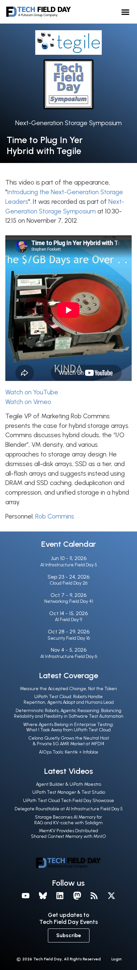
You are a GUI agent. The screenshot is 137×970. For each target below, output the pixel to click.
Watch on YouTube (31, 392)
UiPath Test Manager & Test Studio (68, 792)
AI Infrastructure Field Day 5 (68, 565)
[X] (111, 896)
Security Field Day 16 (69, 638)
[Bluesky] (43, 896)
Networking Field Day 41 (68, 601)
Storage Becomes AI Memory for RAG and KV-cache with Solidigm (68, 820)
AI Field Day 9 (68, 619)
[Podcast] (94, 896)
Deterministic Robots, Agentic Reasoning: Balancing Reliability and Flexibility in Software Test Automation (68, 713)
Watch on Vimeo (28, 402)
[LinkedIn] (60, 896)
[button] (125, 11)
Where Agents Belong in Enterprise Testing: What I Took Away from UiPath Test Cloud (68, 727)
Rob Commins (54, 516)
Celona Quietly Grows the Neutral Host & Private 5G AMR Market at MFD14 (68, 741)
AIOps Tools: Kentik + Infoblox (68, 752)
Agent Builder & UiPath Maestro (68, 784)
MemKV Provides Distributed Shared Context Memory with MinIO (68, 833)
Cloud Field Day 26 (68, 583)
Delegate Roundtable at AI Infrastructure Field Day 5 (69, 809)
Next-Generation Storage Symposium (68, 123)
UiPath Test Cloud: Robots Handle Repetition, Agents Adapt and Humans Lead (69, 699)
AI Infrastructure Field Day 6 (68, 656)
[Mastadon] (77, 896)
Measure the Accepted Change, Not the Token (68, 688)
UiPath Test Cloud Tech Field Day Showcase (68, 800)
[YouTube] (25, 896)
